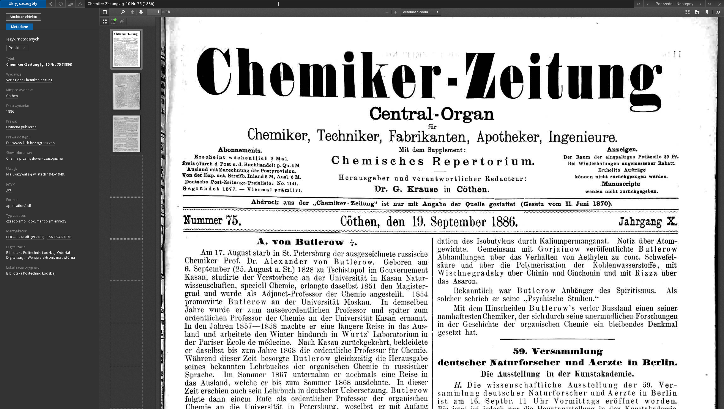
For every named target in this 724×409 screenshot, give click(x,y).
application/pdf (18, 205)
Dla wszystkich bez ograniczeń (30, 142)
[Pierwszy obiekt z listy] (638, 4)
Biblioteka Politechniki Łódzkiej (30, 273)
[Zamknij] (719, 4)
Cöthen (12, 95)
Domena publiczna (21, 127)
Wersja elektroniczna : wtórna (51, 257)
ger (9, 189)
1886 (10, 111)
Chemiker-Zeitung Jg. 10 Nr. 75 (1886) (39, 64)
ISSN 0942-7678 (59, 237)
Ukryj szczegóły (23, 3)
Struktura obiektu (23, 17)
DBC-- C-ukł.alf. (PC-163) (25, 237)
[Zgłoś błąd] (80, 4)
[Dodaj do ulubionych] (60, 4)
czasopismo (16, 221)
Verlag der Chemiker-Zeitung (29, 80)
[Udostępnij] (51, 4)
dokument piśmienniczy (47, 221)
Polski (14, 47)
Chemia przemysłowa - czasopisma (34, 158)
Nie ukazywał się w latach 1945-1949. (35, 174)
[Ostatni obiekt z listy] (710, 4)
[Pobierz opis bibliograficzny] (70, 4)
